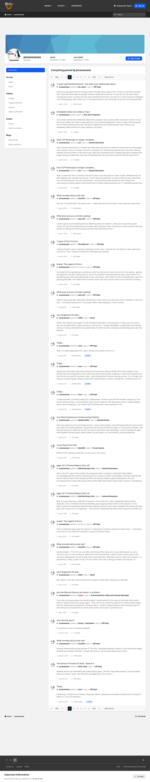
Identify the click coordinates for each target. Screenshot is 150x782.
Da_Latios (82, 87)
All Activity (13, 70)
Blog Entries (13, 140)
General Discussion (96, 143)
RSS (27, 767)
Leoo (80, 346)
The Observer (83, 244)
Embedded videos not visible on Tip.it (73, 111)
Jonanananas (64, 87)
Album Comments (16, 112)
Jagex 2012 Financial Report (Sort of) (73, 465)
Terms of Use (37, 779)
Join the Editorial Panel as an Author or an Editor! (78, 592)
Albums (12, 107)
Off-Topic (97, 87)
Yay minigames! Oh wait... (68, 315)
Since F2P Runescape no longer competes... (76, 139)
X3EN (80, 318)
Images (11, 98)
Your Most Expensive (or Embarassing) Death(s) (78, 417)
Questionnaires (103, 420)
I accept (140, 776)
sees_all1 (81, 219)
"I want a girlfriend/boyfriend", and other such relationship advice (86, 84)
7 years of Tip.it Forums (67, 241)
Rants (92, 318)
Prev (56, 77)
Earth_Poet (82, 666)
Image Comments (15, 103)
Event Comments (15, 128)
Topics (11, 82)
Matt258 (81, 448)
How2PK (81, 198)
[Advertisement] (75, 25)
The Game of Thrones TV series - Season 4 (75, 663)
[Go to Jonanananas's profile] (53, 85)
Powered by (134, 767)
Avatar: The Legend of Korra (69, 264)
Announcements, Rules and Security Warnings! (110, 595)
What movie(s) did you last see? (71, 195)
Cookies (19, 767)
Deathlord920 (83, 420)
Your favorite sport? (65, 620)
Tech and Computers (92, 115)
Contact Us (10, 767)
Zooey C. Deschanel (86, 623)
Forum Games (98, 448)
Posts (11, 86)
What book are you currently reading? (74, 216)
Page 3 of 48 (109, 77)
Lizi (79, 143)
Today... (60, 342)
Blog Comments (15, 144)
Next (94, 77)
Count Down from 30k (67, 445)
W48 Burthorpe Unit (86, 468)
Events (11, 124)
